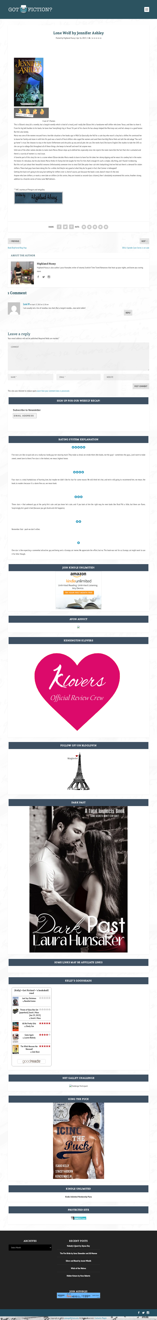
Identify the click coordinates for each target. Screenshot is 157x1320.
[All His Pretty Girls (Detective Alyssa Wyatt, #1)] (16, 1030)
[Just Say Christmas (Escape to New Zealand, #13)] (16, 1005)
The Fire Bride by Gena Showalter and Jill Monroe (78, 1253)
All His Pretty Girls (29, 1023)
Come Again (29, 1035)
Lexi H (26, 304)
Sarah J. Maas (36, 1018)
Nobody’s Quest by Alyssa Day (78, 1245)
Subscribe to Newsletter (27, 410)
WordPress (43, 1312)
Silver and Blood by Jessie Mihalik (78, 1260)
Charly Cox (30, 1026)
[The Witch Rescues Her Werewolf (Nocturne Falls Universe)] (16, 1053)
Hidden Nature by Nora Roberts (78, 1275)
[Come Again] (16, 1042)
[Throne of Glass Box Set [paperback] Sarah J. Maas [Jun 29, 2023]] (16, 1013)
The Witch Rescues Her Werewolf (29, 1047)
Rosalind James (30, 1001)
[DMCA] (78, 1219)
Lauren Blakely (30, 1037)
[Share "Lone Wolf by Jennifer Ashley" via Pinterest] (71, 227)
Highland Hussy (69, 38)
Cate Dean (36, 1051)
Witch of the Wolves (78, 1268)
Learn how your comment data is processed (53, 390)
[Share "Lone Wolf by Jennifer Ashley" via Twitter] (65, 227)
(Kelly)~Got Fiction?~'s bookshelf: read (31, 991)
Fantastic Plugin (101, 1318)
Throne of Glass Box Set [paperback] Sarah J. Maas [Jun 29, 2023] (30, 1012)
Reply (128, 312)
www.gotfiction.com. (71, 1318)
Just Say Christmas (29, 998)
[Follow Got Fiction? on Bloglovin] (78, 789)
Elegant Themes (23, 1312)
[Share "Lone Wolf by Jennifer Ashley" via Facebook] (59, 227)
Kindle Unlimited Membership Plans (78, 1196)
